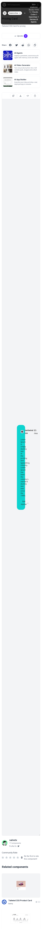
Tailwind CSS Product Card (20, 900)
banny (10, 904)
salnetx (13, 840)
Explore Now (13, 13)
